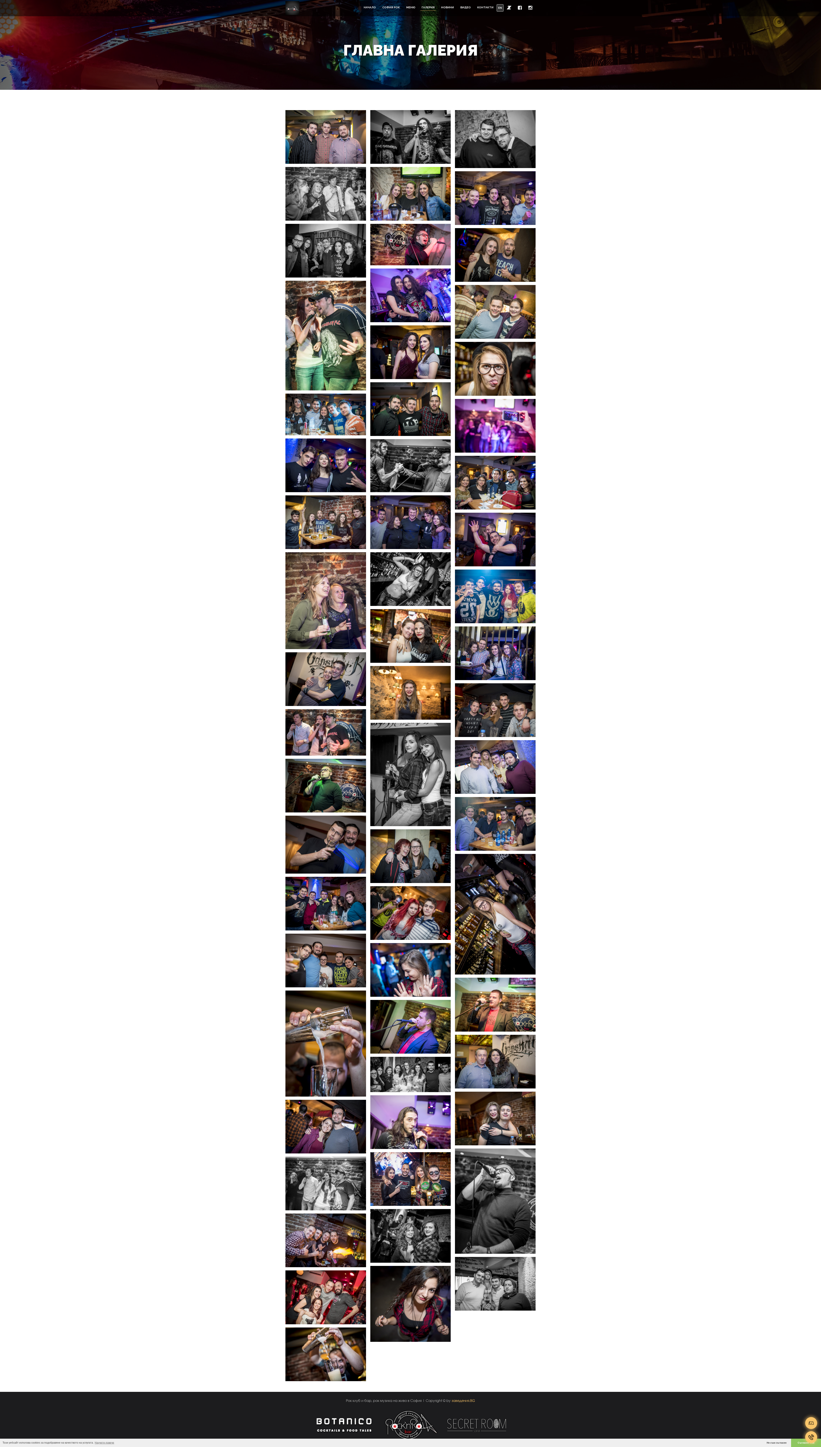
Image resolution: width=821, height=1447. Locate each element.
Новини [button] (447, 7)
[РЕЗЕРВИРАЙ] (811, 1423)
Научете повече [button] (104, 1442)
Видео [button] (465, 7)
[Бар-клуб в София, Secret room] (477, 1425)
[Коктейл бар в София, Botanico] (343, 1425)
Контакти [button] (485, 7)
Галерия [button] (428, 7)
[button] (509, 7)
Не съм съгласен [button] (777, 1442)
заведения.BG (463, 1400)
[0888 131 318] (811, 1437)
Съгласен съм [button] (806, 1442)
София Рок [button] (391, 7)
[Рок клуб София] (292, 8)
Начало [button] (370, 7)
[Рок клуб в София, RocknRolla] (410, 1425)
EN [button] (500, 7)
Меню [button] (410, 7)
